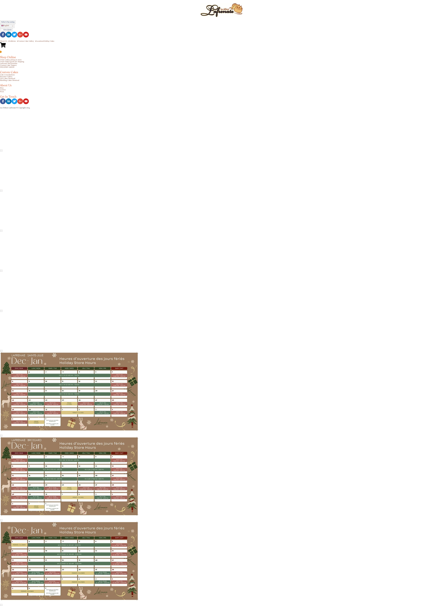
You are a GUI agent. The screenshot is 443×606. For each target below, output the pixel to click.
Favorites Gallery (6, 77)
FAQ (1, 88)
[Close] (1, 150)
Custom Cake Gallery (26, 41)
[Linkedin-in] (9, 34)
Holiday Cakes (48, 41)
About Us (3, 41)
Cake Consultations (7, 75)
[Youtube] (26, 34)
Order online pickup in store (11, 60)
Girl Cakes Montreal (7, 78)
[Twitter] (14, 34)
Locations (39, 41)
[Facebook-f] (3, 34)
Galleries (12, 41)
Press (2, 92)
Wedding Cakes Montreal (9, 80)
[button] (7, 26)
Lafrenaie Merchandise (8, 63)
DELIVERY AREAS (7, 67)
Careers (3, 90)
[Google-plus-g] (20, 34)
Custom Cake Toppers (8, 65)
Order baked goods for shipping (12, 62)
